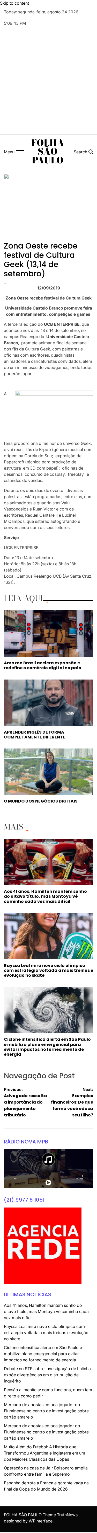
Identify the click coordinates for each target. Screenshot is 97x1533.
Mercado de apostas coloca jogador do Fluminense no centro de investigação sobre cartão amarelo (46, 1411)
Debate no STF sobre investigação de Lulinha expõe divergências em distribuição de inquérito (47, 1375)
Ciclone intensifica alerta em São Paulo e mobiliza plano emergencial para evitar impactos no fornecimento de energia (47, 1046)
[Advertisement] (48, 81)
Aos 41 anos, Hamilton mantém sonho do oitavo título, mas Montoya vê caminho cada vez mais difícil (45, 896)
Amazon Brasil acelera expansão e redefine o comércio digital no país (42, 665)
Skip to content (14, 3)
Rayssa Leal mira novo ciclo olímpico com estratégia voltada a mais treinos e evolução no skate (48, 970)
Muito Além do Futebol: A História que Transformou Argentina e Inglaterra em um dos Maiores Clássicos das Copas (44, 1453)
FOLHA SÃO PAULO (47, 151)
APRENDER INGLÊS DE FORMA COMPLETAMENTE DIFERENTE (35, 734)
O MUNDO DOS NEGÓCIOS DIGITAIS (41, 801)
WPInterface (41, 1520)
